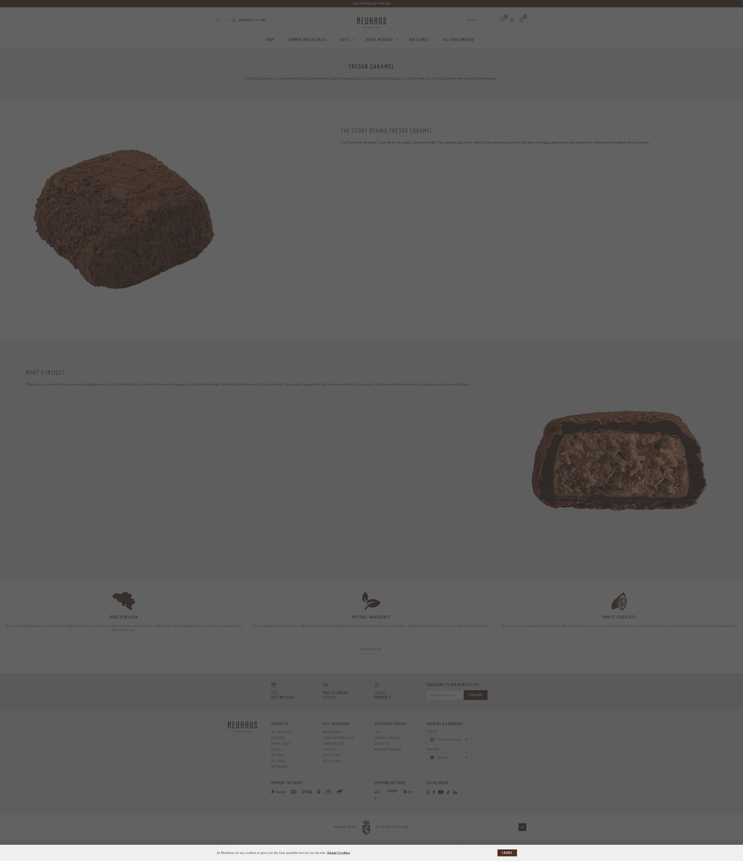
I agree (507, 853)
